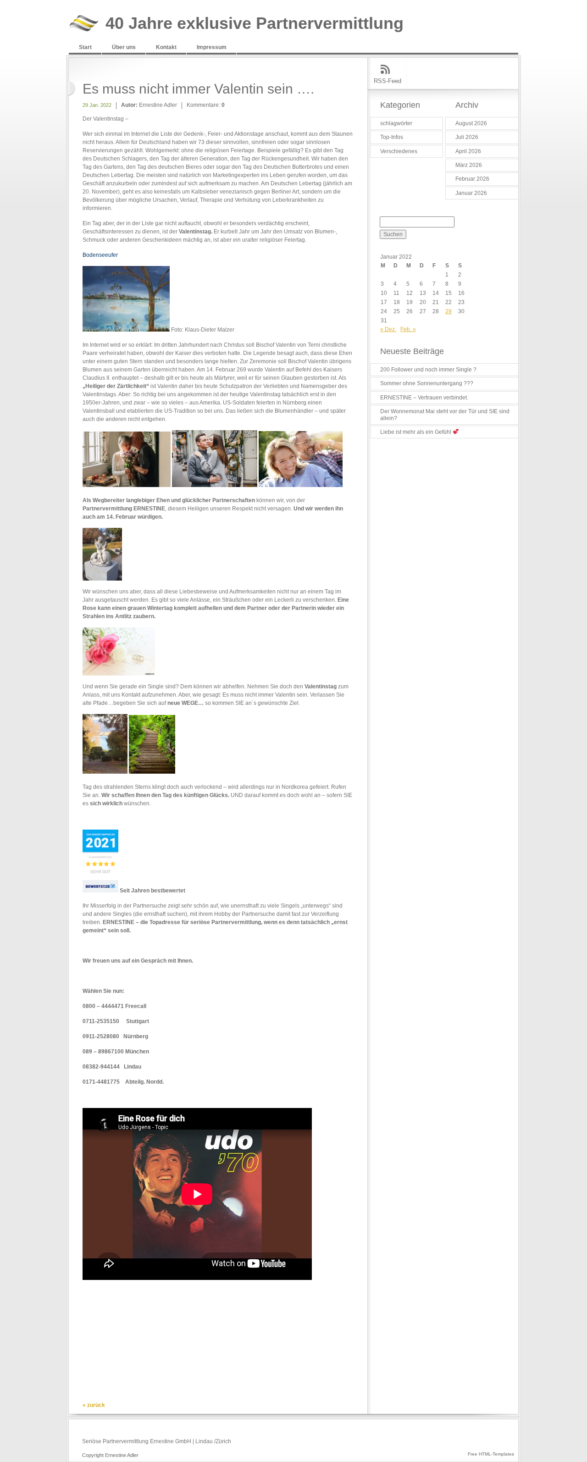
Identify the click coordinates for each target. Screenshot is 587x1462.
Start (85, 47)
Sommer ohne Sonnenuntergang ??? (426, 383)
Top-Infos (391, 137)
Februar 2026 (472, 179)
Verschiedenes (398, 151)
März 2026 (468, 165)
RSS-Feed (387, 81)
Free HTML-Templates (491, 1453)
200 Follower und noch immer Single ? (428, 369)
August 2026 (471, 123)
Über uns (124, 47)
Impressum (212, 47)
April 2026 (468, 151)
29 (448, 311)
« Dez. (388, 329)
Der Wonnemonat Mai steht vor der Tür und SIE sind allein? (444, 414)
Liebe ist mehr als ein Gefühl (416, 432)
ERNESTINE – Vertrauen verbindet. (424, 397)
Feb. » (408, 329)
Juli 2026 (466, 137)
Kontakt (166, 47)
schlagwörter (396, 123)
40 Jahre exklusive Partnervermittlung (254, 24)
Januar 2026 (471, 193)
